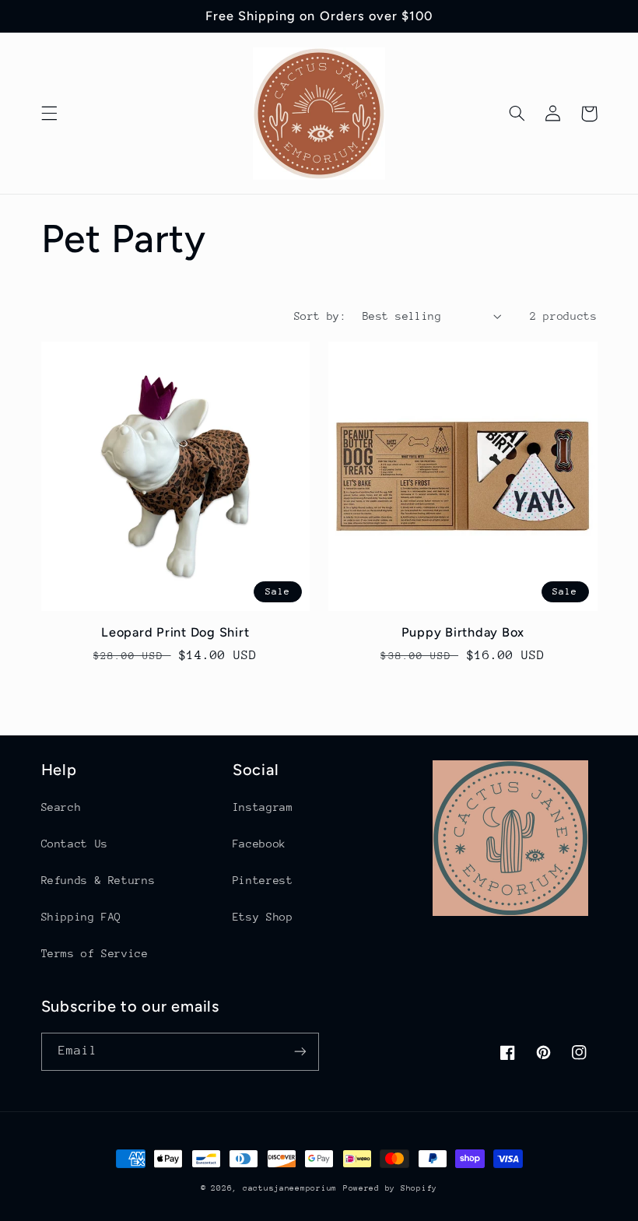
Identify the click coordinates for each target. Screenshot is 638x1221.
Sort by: (320, 316)
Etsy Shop (263, 916)
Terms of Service (95, 953)
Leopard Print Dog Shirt (175, 632)
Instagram (263, 807)
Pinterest (263, 880)
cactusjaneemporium (290, 1188)
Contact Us (74, 843)
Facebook (259, 843)
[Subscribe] (300, 1052)
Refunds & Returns (98, 880)
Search (61, 807)
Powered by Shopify (390, 1188)
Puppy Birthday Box (463, 632)
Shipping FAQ (81, 916)
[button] (49, 114)
